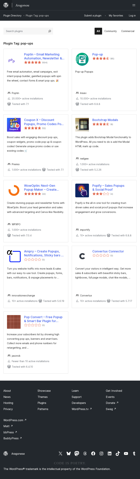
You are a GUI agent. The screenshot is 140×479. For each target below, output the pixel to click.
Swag (111, 409)
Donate (112, 403)
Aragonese (18, 453)
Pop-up (97, 54)
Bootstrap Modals (105, 120)
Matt (8, 426)
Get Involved (114, 390)
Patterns (43, 409)
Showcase (44, 390)
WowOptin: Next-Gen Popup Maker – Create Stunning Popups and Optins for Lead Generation (44, 188)
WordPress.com (15, 420)
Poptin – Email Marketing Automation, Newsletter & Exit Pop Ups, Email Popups (43, 56)
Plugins (42, 403)
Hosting (8, 403)
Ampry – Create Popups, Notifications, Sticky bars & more (43, 253)
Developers (79, 403)
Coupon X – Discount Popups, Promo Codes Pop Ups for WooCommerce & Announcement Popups (43, 122)
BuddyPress (12, 438)
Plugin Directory (12, 15)
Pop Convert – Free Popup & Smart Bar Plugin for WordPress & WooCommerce (43, 319)
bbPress (10, 432)
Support (77, 397)
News (7, 397)
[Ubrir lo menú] (134, 5)
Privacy (8, 409)
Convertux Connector (108, 251)
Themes (43, 397)
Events (110, 397)
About (7, 390)
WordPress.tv (82, 409)
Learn (75, 390)
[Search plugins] (49, 31)
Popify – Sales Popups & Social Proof (108, 187)
